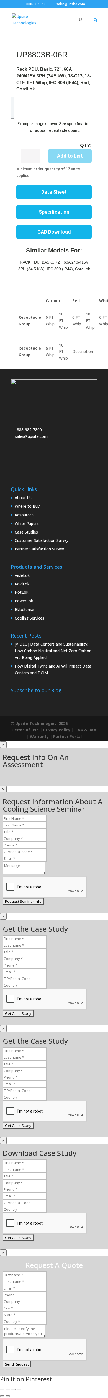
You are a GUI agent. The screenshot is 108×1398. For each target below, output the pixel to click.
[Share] (13, 1389)
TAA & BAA (85, 729)
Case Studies (26, 532)
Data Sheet (54, 192)
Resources (24, 514)
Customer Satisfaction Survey (41, 540)
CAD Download (54, 232)
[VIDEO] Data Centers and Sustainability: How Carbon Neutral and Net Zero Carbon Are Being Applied (53, 650)
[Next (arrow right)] (8, 1396)
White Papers (27, 523)
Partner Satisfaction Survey (39, 549)
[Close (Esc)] (19, 1389)
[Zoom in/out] (2, 1389)
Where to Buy (27, 506)
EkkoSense (24, 609)
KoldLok (22, 583)
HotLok (21, 592)
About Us (23, 497)
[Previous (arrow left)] (2, 1396)
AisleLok (22, 575)
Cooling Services (29, 618)
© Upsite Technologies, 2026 (39, 723)
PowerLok (24, 600)
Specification (54, 212)
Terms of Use (25, 729)
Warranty (39, 736)
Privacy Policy (56, 729)
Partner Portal (67, 736)
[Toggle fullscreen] (8, 1389)
